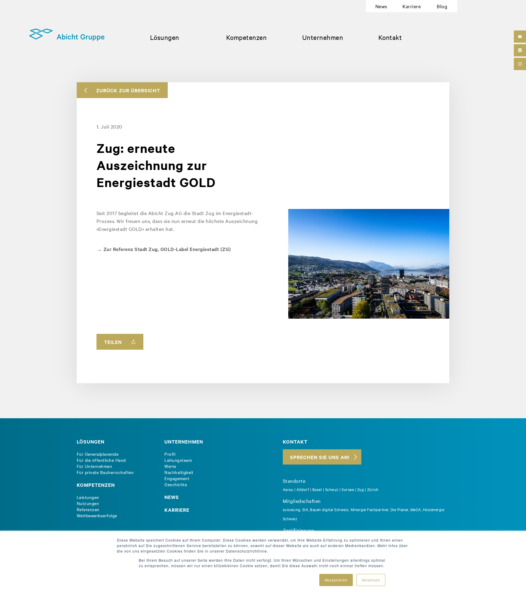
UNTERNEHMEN (183, 441)
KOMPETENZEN (96, 484)
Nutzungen (88, 503)
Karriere (411, 6)
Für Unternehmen (94, 466)
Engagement (176, 478)
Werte (170, 466)
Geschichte (175, 484)
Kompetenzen (246, 37)
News (381, 6)
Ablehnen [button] (371, 579)
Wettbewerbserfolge (97, 515)
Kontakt (390, 37)
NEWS (171, 496)
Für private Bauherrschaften (105, 472)
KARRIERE (176, 509)
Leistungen (88, 497)
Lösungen (164, 37)
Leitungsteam (178, 460)
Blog (442, 6)
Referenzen (88, 509)
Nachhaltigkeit (178, 472)
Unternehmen (322, 37)
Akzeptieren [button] (336, 579)
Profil (169, 454)
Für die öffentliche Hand (101, 460)
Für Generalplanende (98, 454)
